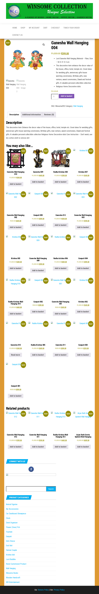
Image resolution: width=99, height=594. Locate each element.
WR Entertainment (13, 582)
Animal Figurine (11, 504)
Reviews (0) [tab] (49, 114)
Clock (8, 518)
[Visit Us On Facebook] (31, 469)
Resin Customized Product (16, 564)
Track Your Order (71, 28)
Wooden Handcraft (13, 577)
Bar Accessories (12, 509)
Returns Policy (43, 590)
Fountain (9, 532)
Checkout (55, 28)
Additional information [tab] (31, 114)
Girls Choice (10, 541)
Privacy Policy (59, 590)
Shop (23, 28)
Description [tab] (14, 114)
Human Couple (11, 550)
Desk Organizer (12, 522)
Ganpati (9, 536)
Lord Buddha (11, 559)
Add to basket (66, 96)
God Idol (9, 545)
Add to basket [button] (15, 184)
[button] (44, 44)
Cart (45, 28)
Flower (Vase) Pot (13, 527)
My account (34, 28)
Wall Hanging (78, 106)
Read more (15, 355)
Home (14, 28)
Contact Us (17, 35)
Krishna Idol (10, 555)
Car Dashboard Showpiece (16, 513)
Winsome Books (12, 573)
